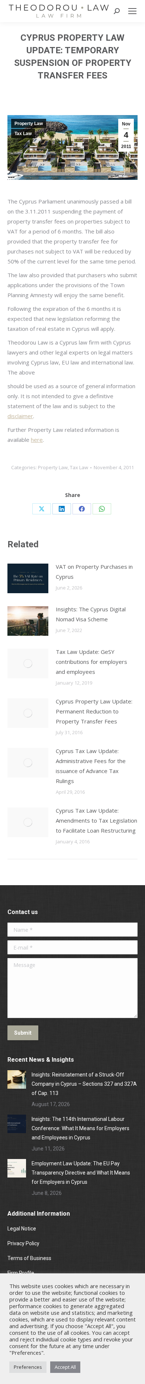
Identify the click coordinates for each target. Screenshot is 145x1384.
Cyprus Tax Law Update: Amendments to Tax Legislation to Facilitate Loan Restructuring (96, 820)
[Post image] (27, 578)
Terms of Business (29, 1258)
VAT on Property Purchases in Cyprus (94, 571)
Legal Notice (22, 1229)
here (37, 439)
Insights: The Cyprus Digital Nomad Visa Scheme (91, 614)
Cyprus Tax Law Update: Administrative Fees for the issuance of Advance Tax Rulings (91, 766)
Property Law (28, 123)
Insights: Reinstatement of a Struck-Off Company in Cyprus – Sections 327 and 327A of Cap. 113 (84, 1084)
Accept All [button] (65, 1367)
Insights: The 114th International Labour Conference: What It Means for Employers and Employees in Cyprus (80, 1128)
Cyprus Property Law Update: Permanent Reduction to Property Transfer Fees (94, 711)
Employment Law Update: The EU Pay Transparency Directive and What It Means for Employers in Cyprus (81, 1172)
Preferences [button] (28, 1367)
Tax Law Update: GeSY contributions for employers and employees (91, 661)
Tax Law (23, 133)
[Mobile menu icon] (132, 11)
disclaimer (20, 416)
